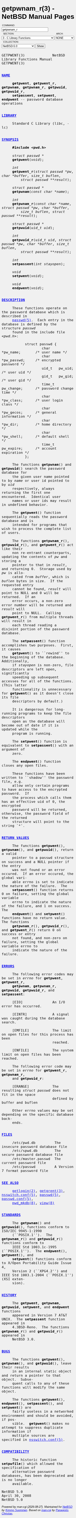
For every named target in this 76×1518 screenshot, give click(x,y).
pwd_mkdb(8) (23, 1203)
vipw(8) (47, 1203)
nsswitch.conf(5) (18, 1195)
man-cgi (46, 1510)
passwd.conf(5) (16, 1199)
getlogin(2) (23, 1191)
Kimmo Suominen (16, 1510)
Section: (9, 33)
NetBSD (67, 1506)
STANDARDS (11, 1215)
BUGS (6, 1351)
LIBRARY (9, 116)
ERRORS (8, 966)
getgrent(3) (51, 1191)
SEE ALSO (10, 1183)
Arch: (61, 33)
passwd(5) (21, 320)
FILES (7, 1135)
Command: (10, 25)
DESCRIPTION (13, 300)
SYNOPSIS (10, 140)
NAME (6, 75)
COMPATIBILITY (15, 1452)
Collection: (11, 42)
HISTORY (9, 1295)
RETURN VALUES (15, 838)
